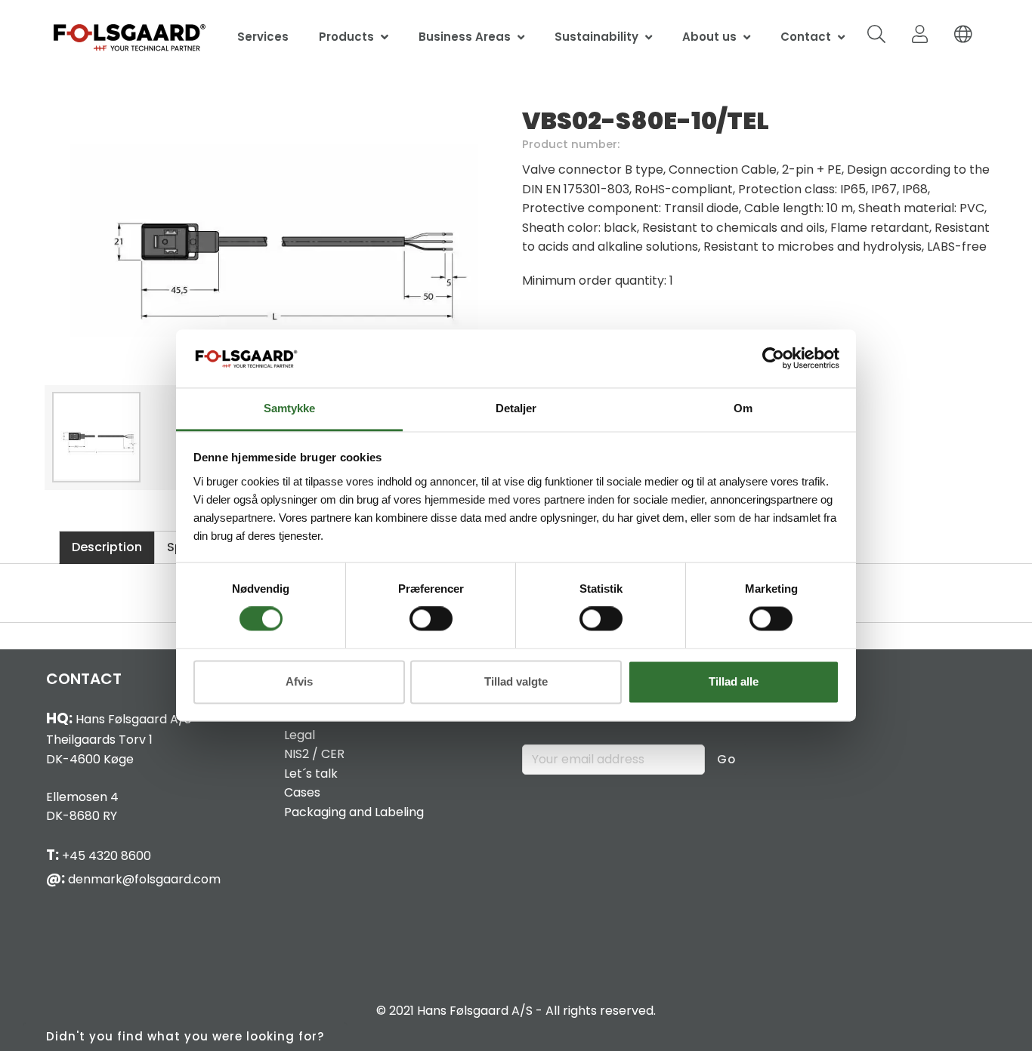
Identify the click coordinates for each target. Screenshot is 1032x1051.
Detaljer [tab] (516, 408)
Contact (805, 37)
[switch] (431, 619)
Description (107, 547)
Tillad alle (734, 681)
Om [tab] (743, 408)
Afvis (299, 681)
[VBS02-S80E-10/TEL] (274, 241)
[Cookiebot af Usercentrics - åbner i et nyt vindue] (773, 358)
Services (263, 37)
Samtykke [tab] (289, 408)
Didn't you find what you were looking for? (185, 1036)
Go (726, 759)
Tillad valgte (516, 681)
